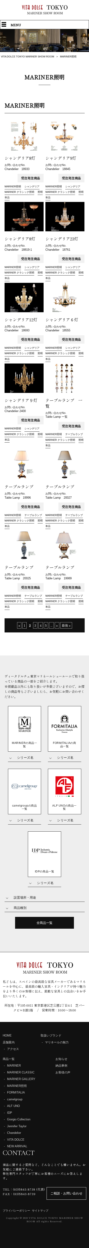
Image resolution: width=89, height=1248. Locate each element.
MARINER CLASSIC (20, 1072)
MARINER (14, 1065)
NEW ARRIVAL (17, 1146)
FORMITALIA (16, 1092)
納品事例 (61, 1065)
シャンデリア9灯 (62, 158)
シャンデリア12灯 (23, 319)
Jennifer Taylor (16, 1126)
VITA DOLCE (15, 1139)
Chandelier (14, 1133)
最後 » (66, 625)
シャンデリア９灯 (21, 400)
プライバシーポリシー (16, 1210)
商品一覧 (9, 1059)
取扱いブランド (51, 1035)
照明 (40, 192)
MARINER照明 (13, 186)
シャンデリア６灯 (63, 319)
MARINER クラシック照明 (19, 192)
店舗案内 (9, 1042)
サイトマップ (40, 1210)
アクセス (13, 1049)
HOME (7, 1035)
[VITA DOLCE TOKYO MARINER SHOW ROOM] (44, 13)
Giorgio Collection (18, 1119)
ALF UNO (13, 1106)
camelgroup (14, 1099)
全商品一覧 (44, 923)
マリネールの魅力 (57, 1042)
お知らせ (61, 1059)
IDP (9, 1112)
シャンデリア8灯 (22, 158)
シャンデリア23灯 (63, 239)
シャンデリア (31, 186)
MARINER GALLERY (21, 1079)
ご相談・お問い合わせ (66, 1193)
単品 (7, 197)
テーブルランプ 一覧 (63, 403)
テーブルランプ (74, 434)
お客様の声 (62, 1072)
